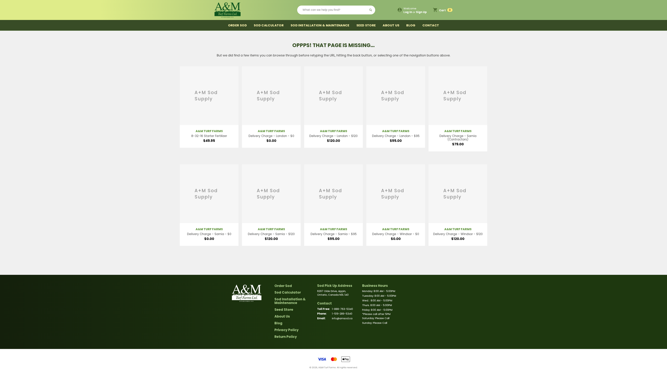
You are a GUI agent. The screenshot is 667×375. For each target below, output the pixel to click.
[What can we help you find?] (336, 10)
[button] (443, 9)
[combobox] (332, 10)
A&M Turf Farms (209, 131)
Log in (408, 12)
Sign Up (421, 12)
